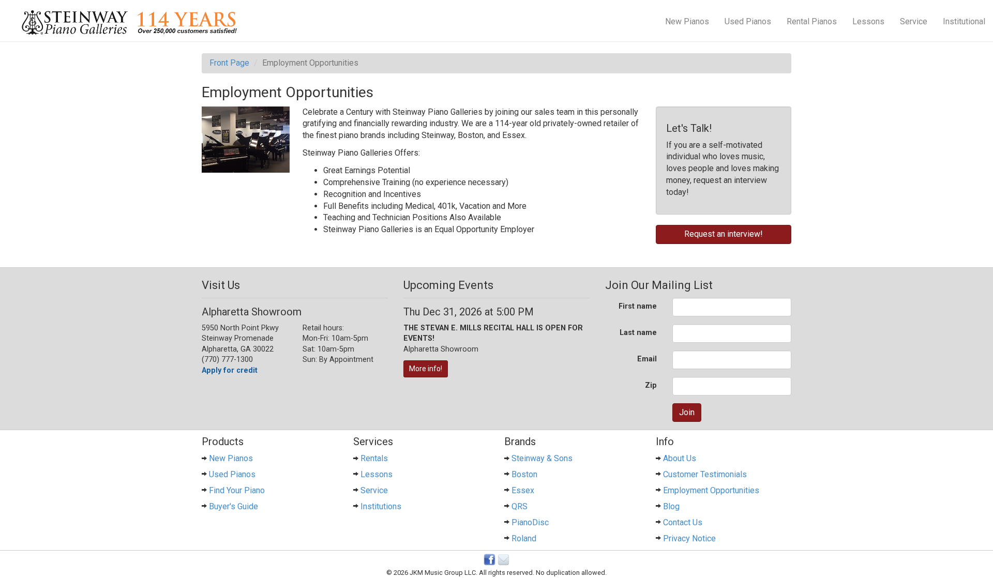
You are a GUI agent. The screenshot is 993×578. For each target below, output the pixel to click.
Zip (651, 385)
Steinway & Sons (542, 458)
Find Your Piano (237, 490)
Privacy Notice (689, 538)
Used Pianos (748, 21)
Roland (523, 538)
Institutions (380, 506)
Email (647, 359)
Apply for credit (230, 370)
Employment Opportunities (711, 490)
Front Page (229, 63)
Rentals (374, 458)
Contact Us (682, 522)
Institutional (964, 21)
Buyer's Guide (233, 506)
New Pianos (687, 21)
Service (913, 21)
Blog (671, 506)
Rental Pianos (812, 21)
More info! (425, 368)
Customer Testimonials (705, 474)
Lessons (868, 21)
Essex (522, 490)
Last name (638, 332)
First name (638, 306)
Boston (524, 474)
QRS (519, 506)
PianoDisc (530, 522)
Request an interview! (723, 234)
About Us (679, 458)
